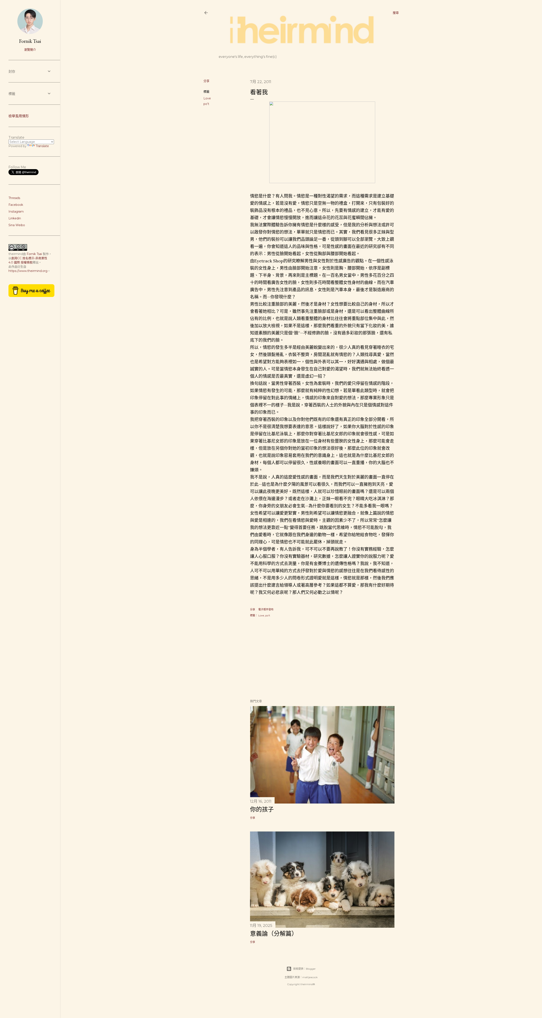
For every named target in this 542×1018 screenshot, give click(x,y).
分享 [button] (206, 81)
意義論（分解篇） (273, 933)
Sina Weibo (16, 225)
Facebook (15, 205)
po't (206, 104)
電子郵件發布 (266, 609)
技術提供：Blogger (304, 968)
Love (207, 98)
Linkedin (14, 218)
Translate (42, 146)
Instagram (16, 211)
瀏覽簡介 (30, 50)
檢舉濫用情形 (18, 116)
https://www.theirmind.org (27, 271)
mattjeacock (310, 977)
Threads (14, 198)
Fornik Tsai (30, 41)
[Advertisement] (322, 658)
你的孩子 (262, 809)
